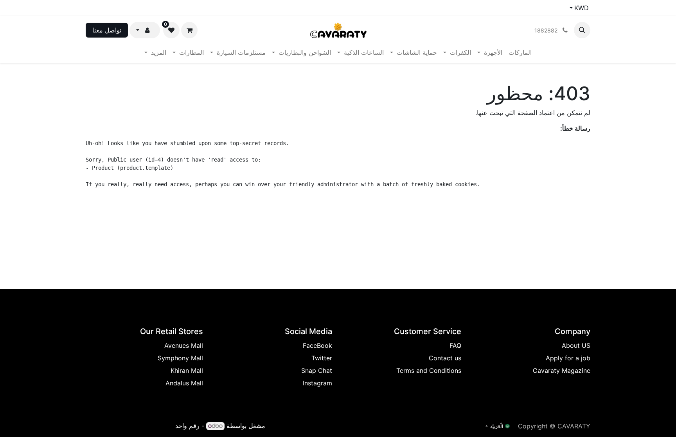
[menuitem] (520, 52)
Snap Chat (316, 370)
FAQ (455, 345)
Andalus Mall (184, 383)
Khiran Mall (187, 370)
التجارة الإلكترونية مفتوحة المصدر (129, 426)
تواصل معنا (106, 30)
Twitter (321, 358)
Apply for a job (568, 358)
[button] (582, 30)
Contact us (445, 358)
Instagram (317, 383)
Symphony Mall (180, 358)
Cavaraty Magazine (561, 370)
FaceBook (317, 345)
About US (576, 345)
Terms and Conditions (428, 370)
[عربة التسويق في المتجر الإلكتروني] (189, 30)
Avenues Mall (183, 345)
